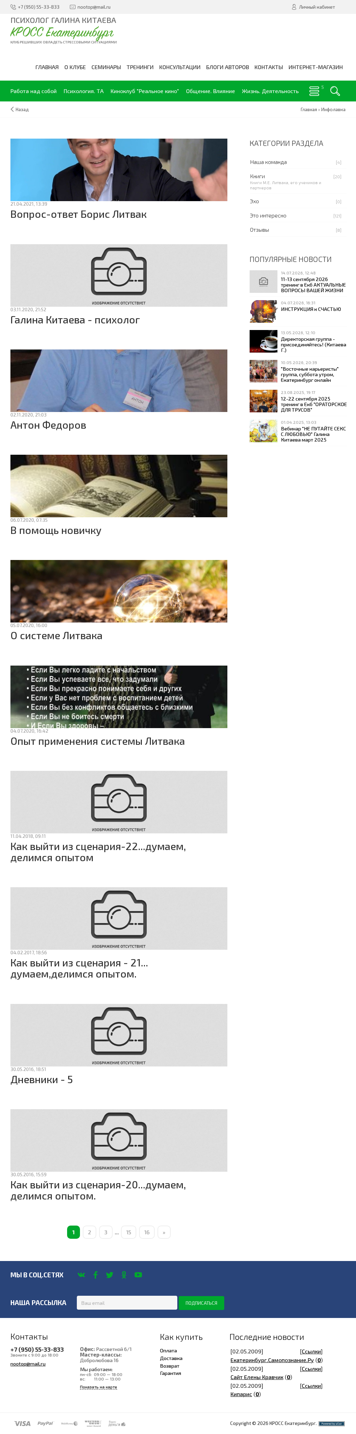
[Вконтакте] (81, 1275)
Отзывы (259, 229)
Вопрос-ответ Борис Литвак (78, 214)
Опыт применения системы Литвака (97, 741)
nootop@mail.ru (28, 1363)
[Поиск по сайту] (335, 91)
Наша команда (268, 161)
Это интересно (268, 215)
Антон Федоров (48, 425)
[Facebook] (95, 1275)
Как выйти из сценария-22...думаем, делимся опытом (98, 851)
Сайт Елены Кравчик (256, 1377)
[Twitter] (110, 1275)
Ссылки (311, 1351)
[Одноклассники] (124, 1275)
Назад (22, 109)
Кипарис (241, 1394)
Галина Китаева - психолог (75, 319)
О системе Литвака (56, 635)
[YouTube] (138, 1275)
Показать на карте (98, 1387)
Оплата (168, 1350)
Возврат (169, 1365)
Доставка (171, 1358)
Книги (257, 176)
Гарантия (170, 1373)
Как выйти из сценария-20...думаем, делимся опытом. (98, 1190)
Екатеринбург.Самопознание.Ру (272, 1360)
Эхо (254, 201)
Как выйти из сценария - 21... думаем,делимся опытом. (79, 968)
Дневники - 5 (41, 1079)
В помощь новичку (56, 530)
